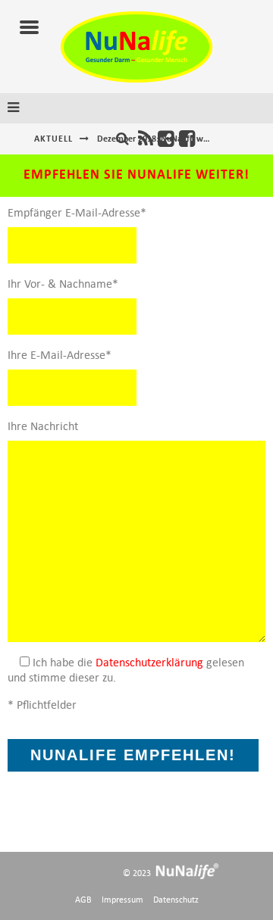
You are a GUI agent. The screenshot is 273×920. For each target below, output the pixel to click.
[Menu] (29, 28)
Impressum (122, 899)
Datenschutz (176, 899)
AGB (83, 899)
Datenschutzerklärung (149, 661)
